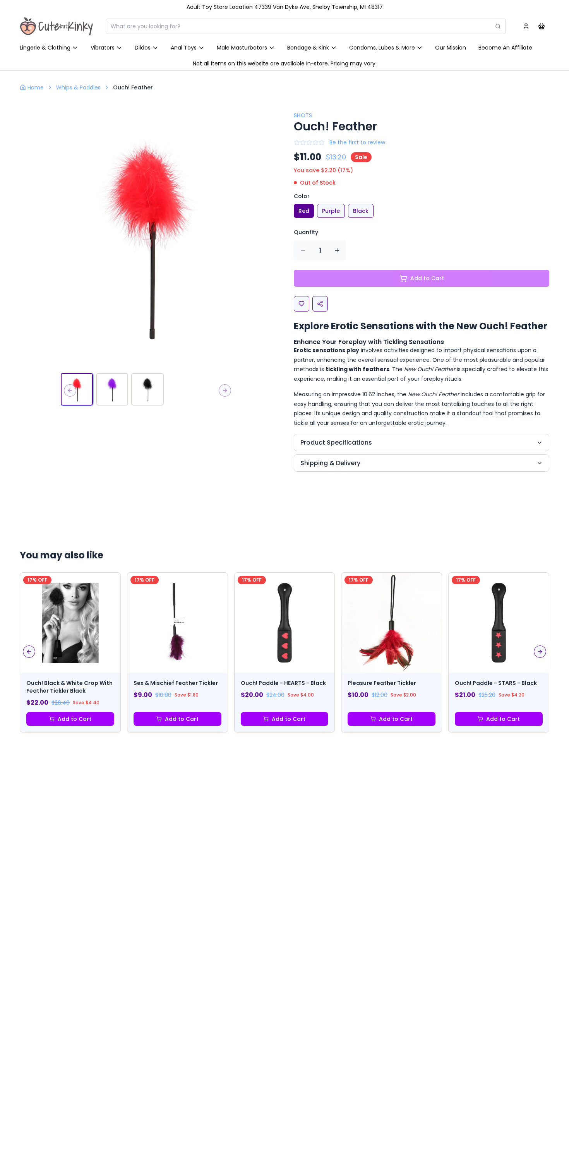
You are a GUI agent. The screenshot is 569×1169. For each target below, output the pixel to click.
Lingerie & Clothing (45, 47)
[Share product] (320, 304)
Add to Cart (74, 719)
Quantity (306, 232)
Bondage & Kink (308, 47)
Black (360, 211)
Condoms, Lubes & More (382, 47)
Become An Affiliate (505, 47)
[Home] (56, 26)
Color (302, 196)
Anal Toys (184, 47)
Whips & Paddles (78, 87)
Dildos (143, 47)
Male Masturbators (242, 47)
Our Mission (450, 47)
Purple (331, 211)
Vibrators (103, 47)
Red (303, 211)
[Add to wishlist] (301, 304)
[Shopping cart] (541, 26)
